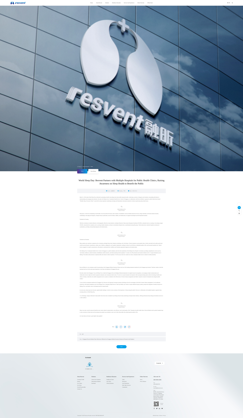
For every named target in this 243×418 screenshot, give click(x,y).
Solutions (107, 2)
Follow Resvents (140, 2)
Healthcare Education (116, 2)
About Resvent (99, 2)
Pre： (81, 334)
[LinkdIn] (159, 408)
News (92, 166)
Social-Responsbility (81, 387)
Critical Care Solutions (96, 379)
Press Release (93, 171)
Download (93, 383)
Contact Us (79, 389)
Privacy (164, 415)
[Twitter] (157, 408)
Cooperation (124, 387)
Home (91, 2)
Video (123, 379)
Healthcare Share (110, 379)
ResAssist (124, 381)
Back (121, 346)
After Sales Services (126, 385)
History (78, 381)
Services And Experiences (129, 2)
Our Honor (79, 385)
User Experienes (125, 383)
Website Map (155, 415)
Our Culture (79, 383)
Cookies (160, 415)
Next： (107, 339)
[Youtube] (162, 408)
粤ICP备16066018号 (100, 415)
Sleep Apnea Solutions (96, 381)
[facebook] (154, 408)
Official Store (150, 2)
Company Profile (80, 379)
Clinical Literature (110, 383)
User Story (109, 381)
